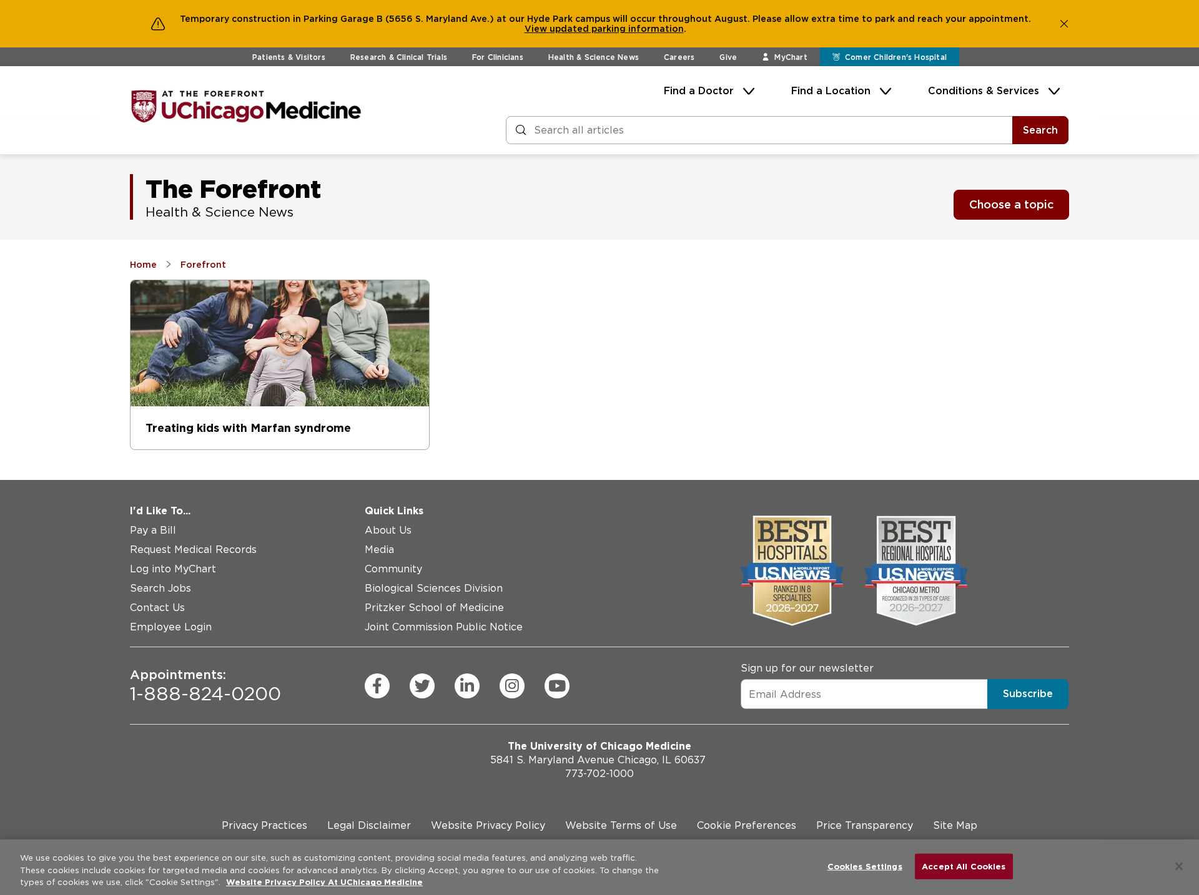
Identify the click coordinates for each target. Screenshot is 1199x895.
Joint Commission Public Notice (444, 627)
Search (1040, 130)
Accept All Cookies (963, 866)
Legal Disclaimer (369, 825)
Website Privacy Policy (488, 825)
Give (728, 57)
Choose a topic (1011, 204)
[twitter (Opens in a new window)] (422, 685)
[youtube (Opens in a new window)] (557, 685)
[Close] (1179, 866)
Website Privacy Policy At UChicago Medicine (324, 882)
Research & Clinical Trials (398, 57)
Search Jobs (160, 588)
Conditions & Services (983, 91)
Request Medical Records (193, 549)
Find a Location (831, 91)
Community (393, 569)
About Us (388, 530)
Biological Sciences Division (434, 588)
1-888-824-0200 (205, 686)
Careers (679, 57)
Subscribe (1028, 694)
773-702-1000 (599, 774)
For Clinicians (497, 57)
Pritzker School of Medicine (434, 608)
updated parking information (617, 29)
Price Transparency (864, 825)
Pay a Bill (153, 530)
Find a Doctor (699, 91)
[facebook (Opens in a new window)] (377, 685)
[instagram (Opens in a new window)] (512, 685)
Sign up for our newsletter (807, 668)
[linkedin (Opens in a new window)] (467, 685)
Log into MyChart (173, 569)
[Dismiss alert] (1064, 24)
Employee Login (171, 627)
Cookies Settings (864, 866)
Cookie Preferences (746, 825)
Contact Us (157, 608)
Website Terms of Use (621, 825)
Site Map (955, 825)
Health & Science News (593, 57)
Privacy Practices (264, 825)
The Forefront (233, 189)
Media (379, 549)
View (537, 29)
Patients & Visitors (288, 57)
